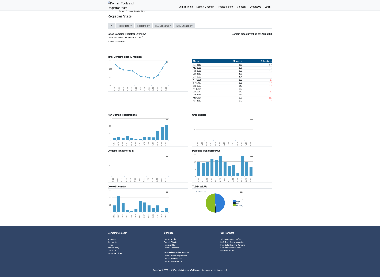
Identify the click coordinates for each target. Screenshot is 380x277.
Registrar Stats (225, 6)
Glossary (241, 6)
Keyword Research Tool (230, 248)
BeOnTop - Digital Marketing (232, 242)
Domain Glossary (171, 248)
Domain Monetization (173, 261)
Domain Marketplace (173, 258)
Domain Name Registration (175, 256)
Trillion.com (196, 270)
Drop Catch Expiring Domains (232, 245)
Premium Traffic (227, 250)
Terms (110, 245)
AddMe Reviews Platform (231, 239)
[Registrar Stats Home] (111, 26)
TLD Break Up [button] (162, 25)
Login (267, 6)
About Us (112, 239)
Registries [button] (142, 25)
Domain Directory (205, 6)
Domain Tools (186, 6)
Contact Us (255, 6)
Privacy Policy (113, 248)
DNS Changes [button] (183, 25)
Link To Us (112, 250)
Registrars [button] (123, 25)
